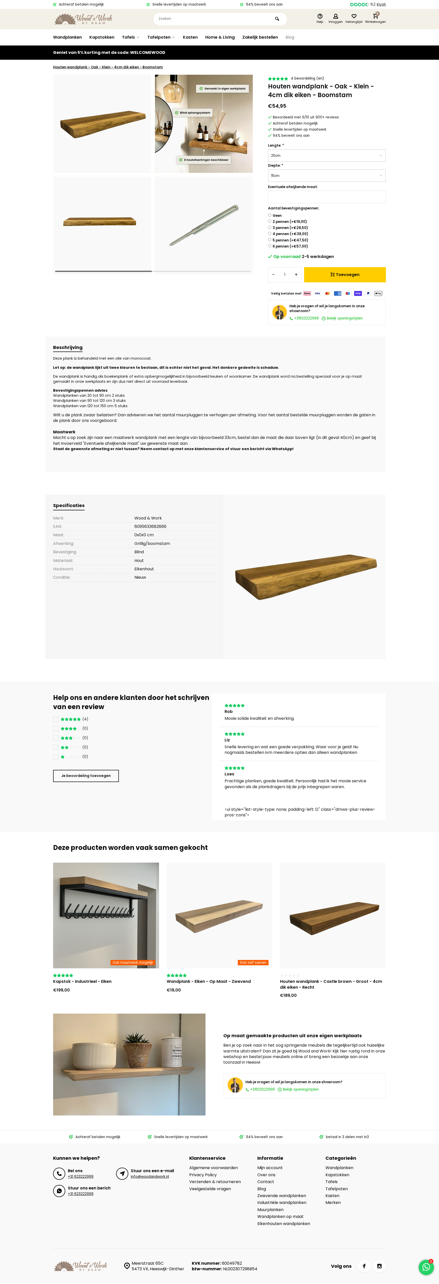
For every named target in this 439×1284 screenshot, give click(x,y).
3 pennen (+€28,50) (290, 227)
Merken (333, 1202)
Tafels (128, 37)
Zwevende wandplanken (281, 1196)
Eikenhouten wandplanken (283, 1224)
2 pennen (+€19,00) (290, 221)
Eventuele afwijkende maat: (293, 187)
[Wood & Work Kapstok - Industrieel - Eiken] (106, 916)
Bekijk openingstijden (344, 318)
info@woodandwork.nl (150, 1176)
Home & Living (220, 37)
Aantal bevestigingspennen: (293, 208)
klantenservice (209, 448)
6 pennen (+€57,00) (290, 246)
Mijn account (270, 1168)
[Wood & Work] (83, 19)
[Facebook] (364, 1266)
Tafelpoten (158, 37)
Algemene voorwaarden (213, 1168)
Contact (265, 1182)
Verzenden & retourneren (215, 1182)
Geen (277, 215)
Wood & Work (148, 518)
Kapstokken (101, 37)
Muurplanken (270, 1210)
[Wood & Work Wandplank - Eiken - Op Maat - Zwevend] (220, 916)
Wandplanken (67, 37)
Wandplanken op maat (280, 1216)
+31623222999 (306, 318)
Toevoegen (347, 275)
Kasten (190, 37)
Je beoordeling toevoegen (86, 775)
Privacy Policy (203, 1175)
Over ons (266, 1175)
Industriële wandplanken (281, 1202)
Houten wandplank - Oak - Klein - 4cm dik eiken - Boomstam (108, 67)
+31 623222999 (80, 1176)
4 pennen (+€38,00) (290, 234)
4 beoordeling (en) (307, 78)
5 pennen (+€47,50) (290, 240)
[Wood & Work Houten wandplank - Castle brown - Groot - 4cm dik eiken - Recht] (333, 916)
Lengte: (276, 145)
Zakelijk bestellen (260, 37)
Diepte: (275, 165)
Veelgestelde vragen (210, 1189)
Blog (290, 37)
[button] (242, 174)
